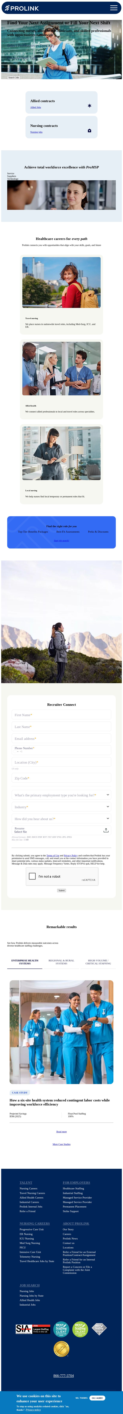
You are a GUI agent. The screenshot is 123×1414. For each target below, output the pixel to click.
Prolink (22, 8)
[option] (61, 195)
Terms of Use (52, 855)
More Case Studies (61, 1144)
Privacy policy (33, 1410)
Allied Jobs (35, 107)
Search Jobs (13, 77)
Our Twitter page (48, 1367)
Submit (61, 890)
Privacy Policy (71, 855)
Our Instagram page (74, 1367)
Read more (61, 1131)
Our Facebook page (35, 1367)
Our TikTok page (88, 1367)
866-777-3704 (63, 1376)
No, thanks (82, 1398)
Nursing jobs (36, 132)
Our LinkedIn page (61, 1367)
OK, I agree (97, 1398)
